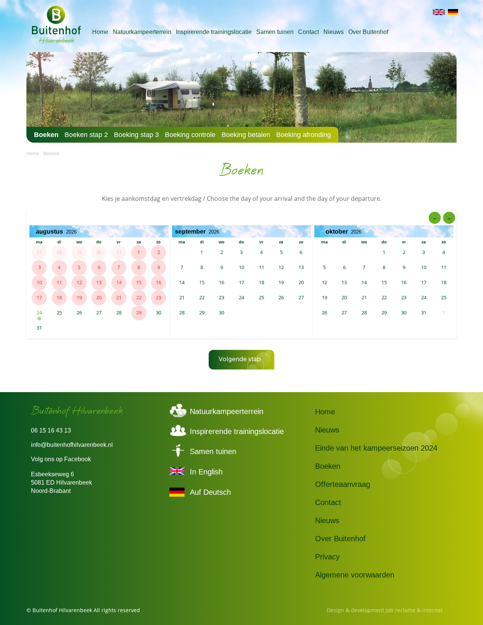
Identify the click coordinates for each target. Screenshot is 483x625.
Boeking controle (190, 135)
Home (100, 32)
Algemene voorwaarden (354, 575)
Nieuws (333, 32)
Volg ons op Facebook (61, 459)
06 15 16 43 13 (51, 430)
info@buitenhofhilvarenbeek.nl (72, 445)
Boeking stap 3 (136, 135)
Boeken (46, 135)
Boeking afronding (303, 135)
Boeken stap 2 (86, 135)
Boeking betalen (246, 135)
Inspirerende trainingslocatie (214, 32)
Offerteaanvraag (342, 484)
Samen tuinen (275, 32)
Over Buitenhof (368, 32)
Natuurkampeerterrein (142, 32)
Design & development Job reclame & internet (385, 610)
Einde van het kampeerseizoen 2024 (376, 448)
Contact (308, 32)
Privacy (327, 557)
